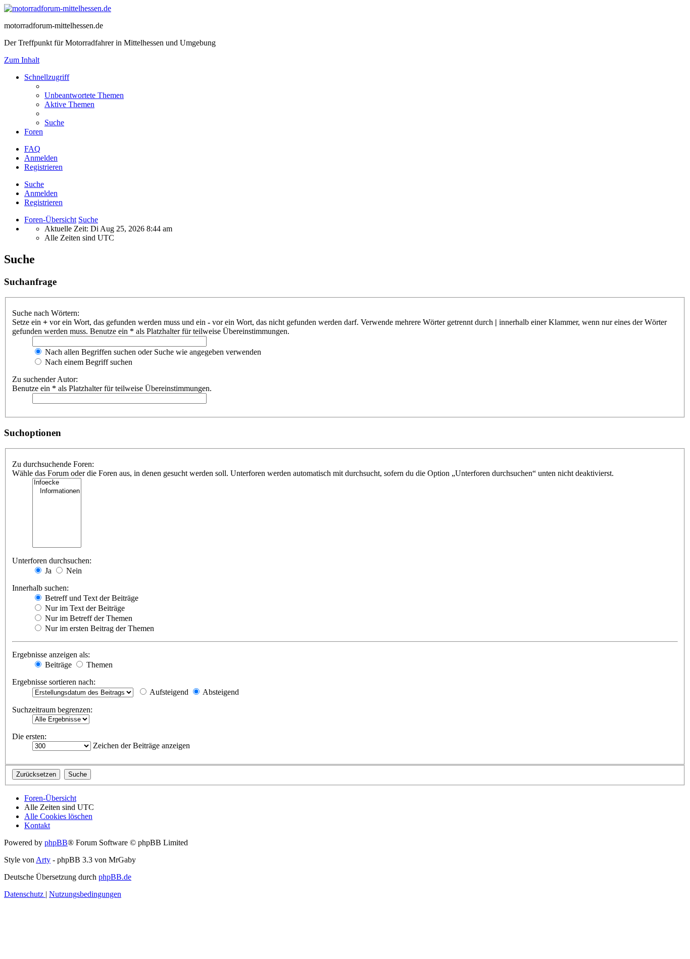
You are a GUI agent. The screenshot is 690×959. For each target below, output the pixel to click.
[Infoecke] (57, 482)
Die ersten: (29, 736)
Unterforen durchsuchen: (51, 560)
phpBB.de (114, 877)
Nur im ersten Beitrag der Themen (98, 628)
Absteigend (220, 692)
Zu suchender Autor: (45, 379)
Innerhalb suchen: (40, 588)
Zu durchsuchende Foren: (53, 464)
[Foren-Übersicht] (57, 8)
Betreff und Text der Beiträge (90, 598)
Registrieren (43, 202)
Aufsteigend (168, 692)
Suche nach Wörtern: (45, 313)
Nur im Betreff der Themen (87, 618)
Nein (73, 570)
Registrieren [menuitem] (43, 167)
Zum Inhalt (21, 60)
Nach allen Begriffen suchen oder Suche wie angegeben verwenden (152, 352)
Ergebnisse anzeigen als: (51, 654)
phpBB (56, 842)
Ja (47, 570)
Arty (43, 859)
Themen (98, 664)
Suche (34, 184)
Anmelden (41, 193)
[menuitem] (84, 95)
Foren (33, 131)
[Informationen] (57, 491)
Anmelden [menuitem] (41, 158)
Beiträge (57, 664)
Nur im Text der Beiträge (84, 608)
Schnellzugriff (46, 77)
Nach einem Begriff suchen (87, 362)
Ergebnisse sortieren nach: (53, 682)
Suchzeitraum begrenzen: (52, 709)
